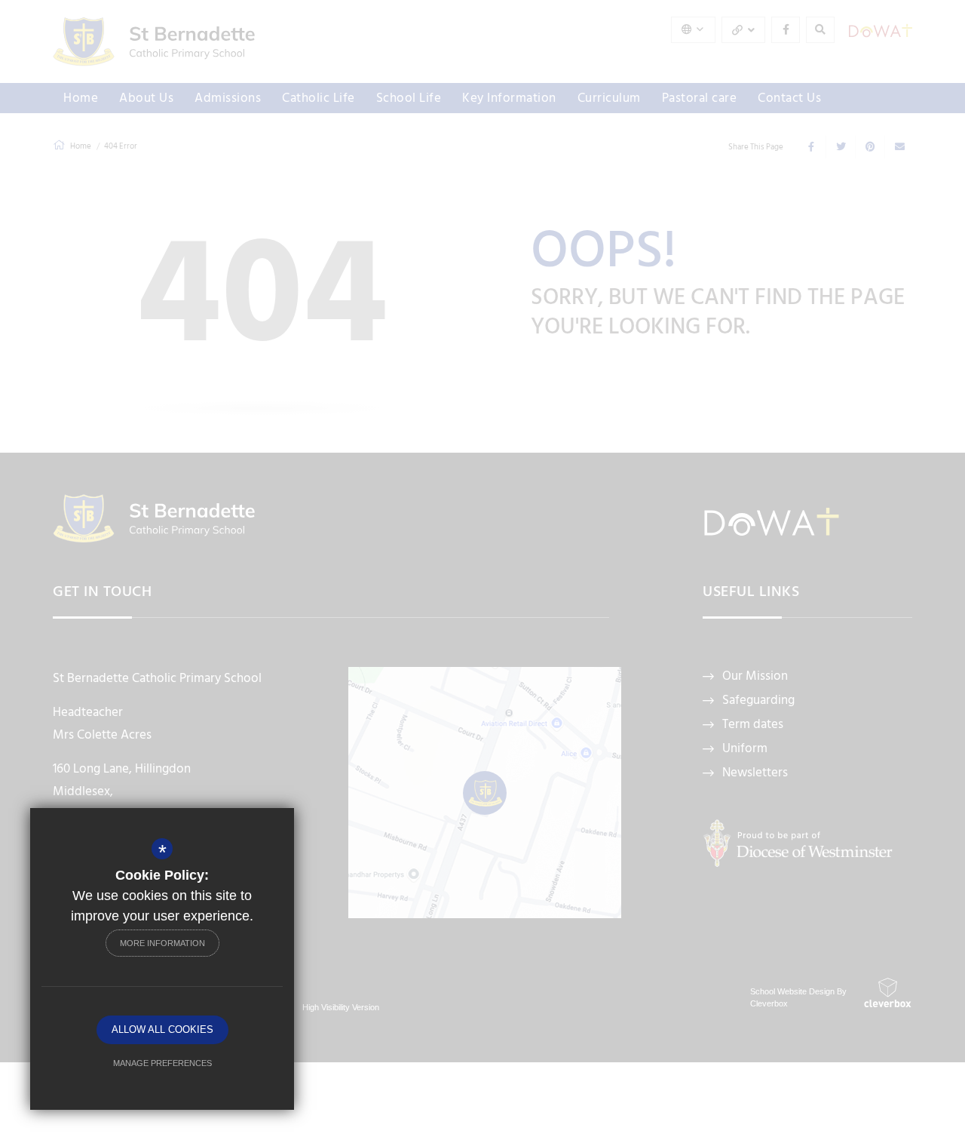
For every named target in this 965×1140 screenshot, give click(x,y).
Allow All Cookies (162, 1029)
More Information (162, 943)
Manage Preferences (162, 1063)
